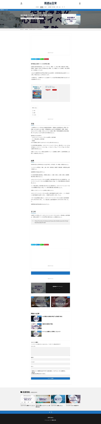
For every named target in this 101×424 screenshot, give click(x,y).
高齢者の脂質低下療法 (47, 324)
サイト (32, 366)
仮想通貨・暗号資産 (51, 6)
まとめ (34, 114)
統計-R (46, 6)
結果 (33, 112)
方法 (33, 110)
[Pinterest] (46, 59)
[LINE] (42, 59)
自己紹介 (37, 6)
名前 (32, 357)
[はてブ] (38, 59)
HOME (22, 29)
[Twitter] (33, 59)
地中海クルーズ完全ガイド (49, 86)
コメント (33, 346)
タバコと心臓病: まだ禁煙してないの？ (51, 331)
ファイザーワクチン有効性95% (72, 405)
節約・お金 (58, 6)
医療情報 (41, 6)
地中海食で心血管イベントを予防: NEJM (35, 29)
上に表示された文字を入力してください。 (38, 373)
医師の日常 (54, 420)
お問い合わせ (50, 417)
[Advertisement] (50, 44)
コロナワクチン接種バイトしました (28, 405)
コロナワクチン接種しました (57, 405)
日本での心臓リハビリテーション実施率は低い (43, 406)
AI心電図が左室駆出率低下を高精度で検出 (52, 316)
